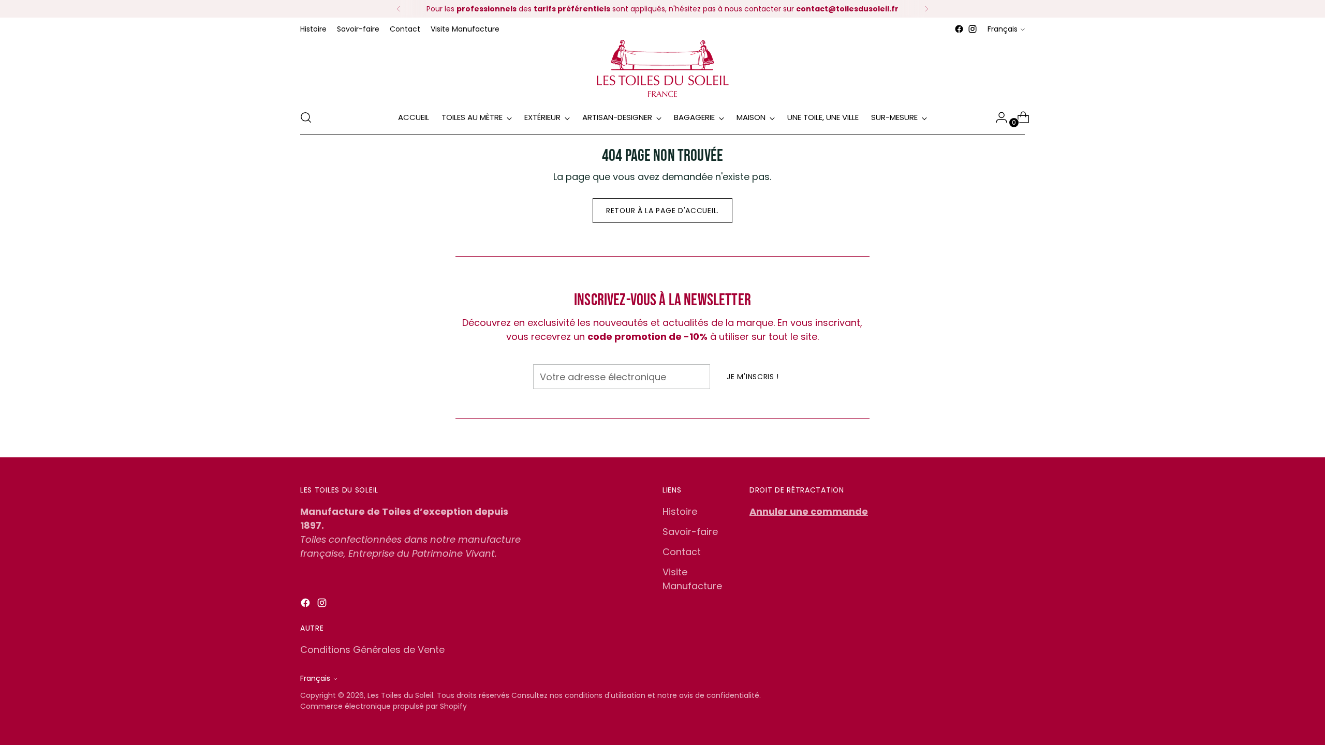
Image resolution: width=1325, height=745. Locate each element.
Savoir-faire (690, 531)
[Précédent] (398, 9)
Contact (681, 551)
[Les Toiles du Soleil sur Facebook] (959, 29)
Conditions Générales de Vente (372, 649)
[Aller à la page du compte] (997, 117)
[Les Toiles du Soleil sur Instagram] (972, 29)
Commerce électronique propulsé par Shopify (383, 706)
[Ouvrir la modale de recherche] (306, 117)
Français (1003, 29)
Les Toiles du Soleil (400, 695)
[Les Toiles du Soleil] (662, 68)
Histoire (679, 511)
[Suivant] (926, 9)
